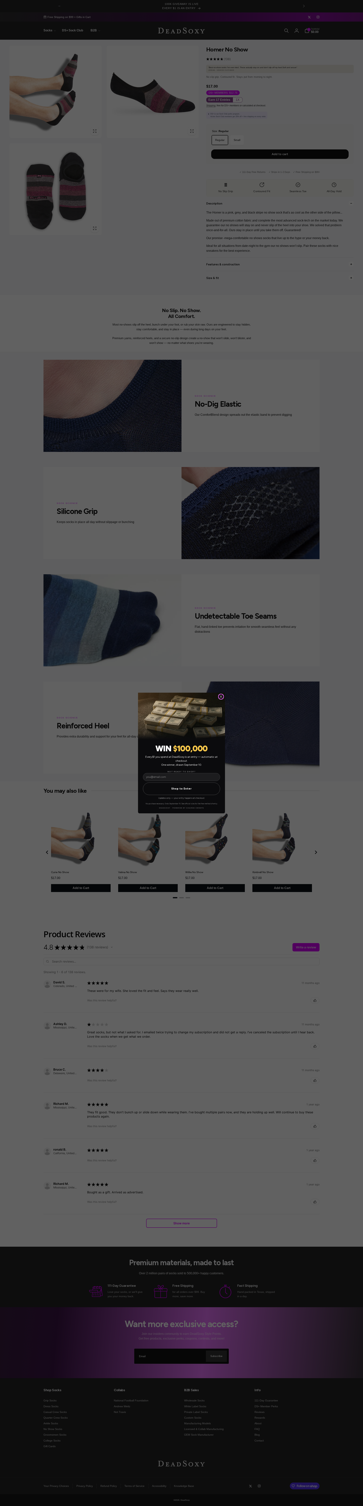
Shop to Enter (181, 788)
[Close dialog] (221, 696)
